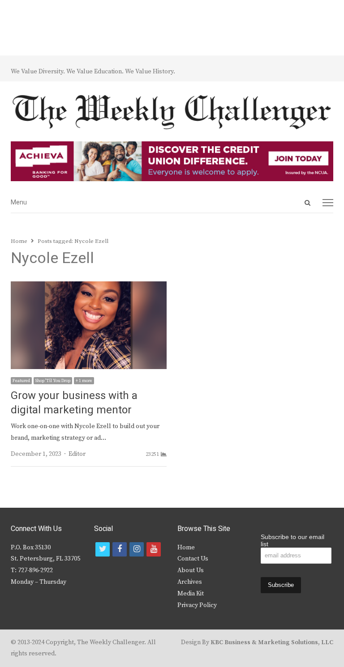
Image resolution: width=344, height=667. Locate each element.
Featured (21, 380)
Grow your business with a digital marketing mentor (74, 403)
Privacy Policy (197, 605)
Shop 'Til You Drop (52, 380)
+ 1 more (84, 380)
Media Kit (190, 594)
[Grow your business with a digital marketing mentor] (89, 287)
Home (186, 548)
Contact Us (192, 559)
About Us (190, 570)
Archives (189, 582)
